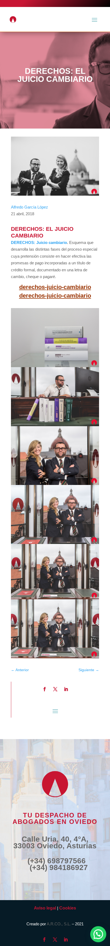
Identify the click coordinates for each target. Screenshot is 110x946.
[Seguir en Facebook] (44, 689)
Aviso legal (45, 908)
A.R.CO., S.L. (59, 924)
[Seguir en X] (55, 689)
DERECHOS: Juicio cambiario (39, 242)
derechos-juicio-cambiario (55, 287)
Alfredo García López (29, 207)
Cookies (67, 908)
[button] (98, 934)
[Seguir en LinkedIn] (66, 689)
